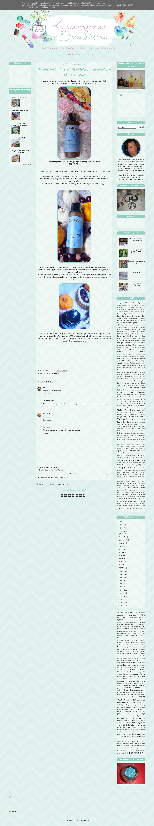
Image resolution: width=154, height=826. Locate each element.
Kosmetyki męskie (130, 622)
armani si (134, 426)
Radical (133, 394)
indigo (135, 465)
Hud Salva (124, 354)
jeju (133, 468)
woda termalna (126, 737)
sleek (119, 499)
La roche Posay (139, 365)
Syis (124, 406)
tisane (130, 501)
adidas (143, 422)
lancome (133, 472)
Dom (118, 617)
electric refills (121, 656)
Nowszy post (42, 474)
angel (119, 426)
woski (143, 739)
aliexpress (124, 424)
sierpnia (122, 546)
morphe (142, 479)
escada (128, 453)
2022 (122, 571)
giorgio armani (126, 457)
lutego (121, 564)
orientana (134, 485)
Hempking (131, 352)
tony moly (139, 501)
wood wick (127, 505)
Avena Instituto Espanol (137, 312)
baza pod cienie (135, 645)
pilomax (142, 490)
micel (125, 678)
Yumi (139, 420)
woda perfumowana (132, 734)
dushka (132, 448)
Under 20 (119, 414)
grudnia (122, 534)
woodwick (136, 505)
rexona (143, 494)
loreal (119, 474)
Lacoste (128, 367)
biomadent (142, 433)
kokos (136, 658)
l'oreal (119, 472)
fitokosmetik (120, 455)
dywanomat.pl (140, 448)
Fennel (143, 343)
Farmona (127, 343)
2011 (122, 605)
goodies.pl (134, 460)
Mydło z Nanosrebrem (138, 624)
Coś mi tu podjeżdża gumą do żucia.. (136, 251)
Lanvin (143, 367)
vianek (119, 505)
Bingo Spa (127, 320)
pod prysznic (141, 709)
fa (131, 453)
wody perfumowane (123, 739)
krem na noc (129, 667)
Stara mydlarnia (126, 403)
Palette (136, 388)
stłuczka (124, 723)
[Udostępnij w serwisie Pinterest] (66, 370)
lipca (121, 549)
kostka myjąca (133, 660)
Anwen (133, 307)
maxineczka (120, 479)
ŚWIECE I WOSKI (50, 48)
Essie (135, 338)
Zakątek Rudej (21, 138)
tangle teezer (126, 499)
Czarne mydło (130, 615)
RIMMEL (128, 394)
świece (142, 743)
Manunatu (142, 372)
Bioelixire (134, 320)
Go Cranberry (127, 347)
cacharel (137, 437)
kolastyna (120, 470)
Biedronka (142, 318)
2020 (122, 578)
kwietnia (122, 558)
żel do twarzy (125, 750)
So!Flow (143, 401)
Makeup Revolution (132, 372)
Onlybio (142, 385)
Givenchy (120, 347)
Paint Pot (133, 626)
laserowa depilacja (135, 672)
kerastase (139, 468)
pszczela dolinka (140, 492)
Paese (131, 388)
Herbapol (142, 352)
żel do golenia (127, 748)
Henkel (136, 352)
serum (135, 718)
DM (139, 329)
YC (144, 417)
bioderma (142, 431)
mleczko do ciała (139, 679)
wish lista (127, 732)
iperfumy (126, 467)
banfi (132, 428)
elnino (143, 451)
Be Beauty (131, 318)
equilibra (122, 453)
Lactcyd (134, 367)
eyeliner (137, 656)
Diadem (132, 331)
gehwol (119, 457)
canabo (123, 439)
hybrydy (119, 658)
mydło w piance (140, 681)
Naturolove (137, 383)
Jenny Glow (131, 356)
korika (129, 470)
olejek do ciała (122, 690)
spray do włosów (140, 720)
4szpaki (130, 303)
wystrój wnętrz (121, 741)
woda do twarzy (136, 732)
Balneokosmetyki (127, 316)
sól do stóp (136, 725)
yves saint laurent (136, 508)
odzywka (125, 685)
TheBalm (120, 410)
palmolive (120, 490)
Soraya (119, 403)
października (123, 540)
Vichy (136, 414)
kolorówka (142, 658)
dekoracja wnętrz (132, 649)
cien (129, 442)
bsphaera (130, 437)
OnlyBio (52, 161)
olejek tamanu (141, 694)
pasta (125, 697)
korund (125, 660)
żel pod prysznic (134, 752)
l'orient (124, 472)
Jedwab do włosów (131, 620)
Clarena (119, 327)
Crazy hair (141, 327)
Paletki (119, 629)
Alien (143, 303)
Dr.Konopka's (127, 334)
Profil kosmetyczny (108, 48)
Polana (140, 390)
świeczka (120, 745)
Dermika (126, 331)
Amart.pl (134, 305)
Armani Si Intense (139, 309)
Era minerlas (125, 338)
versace (142, 503)
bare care (138, 428)
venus (137, 503)
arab (122, 640)
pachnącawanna (121, 488)
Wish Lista (86, 48)
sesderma (142, 496)
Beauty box (121, 615)
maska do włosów (138, 674)
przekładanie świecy (129, 714)
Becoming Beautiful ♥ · (20, 110)
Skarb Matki (136, 401)
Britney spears (132, 323)
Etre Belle (125, 340)
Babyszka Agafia (140, 314)
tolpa (134, 501)
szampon (131, 722)
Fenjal (138, 343)
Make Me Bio (121, 372)
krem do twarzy (129, 665)
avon (143, 426)
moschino (120, 481)
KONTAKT (90, 55)
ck (132, 442)
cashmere (129, 439)
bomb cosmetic (140, 435)
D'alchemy (127, 329)
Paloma (142, 388)
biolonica (129, 433)
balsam (127, 640)
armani (128, 426)
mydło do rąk (130, 681)
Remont (131, 631)
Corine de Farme (133, 327)
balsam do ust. (122, 642)
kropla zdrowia (136, 470)
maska (128, 674)
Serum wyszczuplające (134, 633)
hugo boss (130, 465)
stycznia (122, 568)
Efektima (134, 336)
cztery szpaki (138, 444)
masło (119, 676)
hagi (127, 463)
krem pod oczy (138, 667)
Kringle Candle (129, 363)
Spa (144, 633)
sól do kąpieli (128, 725)
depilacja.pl (127, 446)
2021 (122, 575)
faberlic (135, 453)
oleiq (129, 483)
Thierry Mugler (130, 410)
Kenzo (133, 361)
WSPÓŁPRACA (73, 55)
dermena (134, 446)
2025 (122, 525)
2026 (122, 522)
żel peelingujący (137, 750)
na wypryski (129, 683)
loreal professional (128, 474)
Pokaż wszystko (27, 164)
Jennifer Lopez (122, 356)
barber (127, 645)
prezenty (142, 711)
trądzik (134, 727)
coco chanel (121, 444)
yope (127, 508)
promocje (120, 714)
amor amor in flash (139, 424)
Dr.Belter (120, 334)
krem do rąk (136, 662)
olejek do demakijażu (134, 690)
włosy (128, 741)
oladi (126, 483)
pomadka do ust (131, 711)
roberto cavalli (122, 496)
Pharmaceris (127, 390)
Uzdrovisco (126, 414)
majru (143, 476)
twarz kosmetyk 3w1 (123, 730)
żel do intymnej (136, 748)
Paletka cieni (140, 626)
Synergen (136, 406)
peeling (142, 697)
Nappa (132, 383)
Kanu (128, 361)
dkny (139, 446)
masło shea (136, 676)
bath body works (123, 431)
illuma (125, 658)
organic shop (135, 483)
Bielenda (120, 320)
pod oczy (133, 709)
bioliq (125, 433)
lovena (135, 476)
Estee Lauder (141, 338)
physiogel (131, 490)
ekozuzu (126, 451)
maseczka (121, 674)
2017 (122, 587)
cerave (143, 439)
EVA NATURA (136, 334)
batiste (132, 431)
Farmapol (120, 343)
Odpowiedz (47, 394)
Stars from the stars (138, 403)
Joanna (133, 358)
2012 (122, 602)
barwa (143, 428)
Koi (137, 361)
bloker (143, 645)
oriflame (142, 485)
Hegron (125, 352)
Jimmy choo (127, 358)
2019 (122, 581)
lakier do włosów (123, 672)
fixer (141, 656)
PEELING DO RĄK (122, 626)
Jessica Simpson (140, 356)
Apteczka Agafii (140, 307)
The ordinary (141, 408)
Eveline (131, 340)
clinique (142, 442)
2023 (122, 531)
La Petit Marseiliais (127, 365)
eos (118, 453)
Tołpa (133, 412)
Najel (127, 383)
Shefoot (119, 401)
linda (143, 472)
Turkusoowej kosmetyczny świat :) (20, 124)
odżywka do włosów (132, 688)
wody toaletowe (135, 739)
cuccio (132, 444)
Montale (131, 381)
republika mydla (135, 494)
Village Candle (122, 417)
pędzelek (138, 714)
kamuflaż (130, 658)
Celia (131, 325)
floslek (134, 455)
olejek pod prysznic (129, 695)
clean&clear (136, 442)
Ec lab (143, 334)
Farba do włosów (127, 617)
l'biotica (143, 470)
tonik (128, 727)
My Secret (137, 381)
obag (122, 483)
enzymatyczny (130, 656)
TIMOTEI (142, 406)
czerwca (122, 552)
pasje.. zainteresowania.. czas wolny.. (21, 151)
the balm (139, 499)
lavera (137, 472)
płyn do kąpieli (136, 716)
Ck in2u (142, 325)
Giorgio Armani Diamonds (136, 285)
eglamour (120, 451)
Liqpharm (120, 370)
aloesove (130, 424)
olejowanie (120, 697)
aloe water (141, 638)
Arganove (130, 309)
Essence (131, 338)
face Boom (141, 453)
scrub (129, 718)
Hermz (119, 354)
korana (125, 470)
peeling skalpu (132, 707)
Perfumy (125, 628)
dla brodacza (134, 651)
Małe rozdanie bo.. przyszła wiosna (136, 239)
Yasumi (136, 420)
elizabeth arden (135, 451)
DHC (132, 329)
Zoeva (129, 422)
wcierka (142, 730)
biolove (135, 433)
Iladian (130, 354)
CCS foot (120, 325)
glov (118, 460)
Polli (144, 390)
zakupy (133, 741)
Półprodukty (124, 631)
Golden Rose (136, 347)
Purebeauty (55, 373)
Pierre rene (134, 390)
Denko (141, 615)
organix (126, 485)
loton (136, 474)
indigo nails (141, 465)
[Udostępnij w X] (62, 370)
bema (136, 431)
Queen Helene (121, 394)
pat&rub (125, 490)
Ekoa (140, 336)
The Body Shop (129, 408)
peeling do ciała (126, 699)
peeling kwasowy (122, 707)
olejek (143, 688)
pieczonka (137, 490)
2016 (122, 590)
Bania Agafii (137, 316)
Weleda (137, 417)
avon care (120, 428)
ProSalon (120, 392)
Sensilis (137, 399)
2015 (122, 593)
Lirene (126, 370)
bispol (131, 435)
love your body (127, 476)
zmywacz (126, 743)
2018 (122, 584)
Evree (137, 340)
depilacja (119, 651)
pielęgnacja (141, 707)
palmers (142, 488)
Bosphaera (124, 323)
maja (121, 555)
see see (136, 496)
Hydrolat (120, 620)
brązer (122, 647)
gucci (123, 463)
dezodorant (126, 651)
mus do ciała (121, 681)
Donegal (142, 331)
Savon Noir (131, 399)
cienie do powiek (135, 647)
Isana (143, 354)
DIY (136, 329)
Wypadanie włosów (123, 638)
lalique (128, 472)
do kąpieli (141, 651)
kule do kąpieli (127, 669)
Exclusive (142, 340)
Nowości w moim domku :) (136, 262)
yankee (121, 508)
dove (126, 448)
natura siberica (140, 481)
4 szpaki (120, 303)
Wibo (141, 417)
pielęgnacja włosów (123, 709)
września (122, 543)
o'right (119, 483)
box (118, 647)
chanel (119, 442)
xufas (143, 505)
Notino (120, 385)
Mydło (127, 624)
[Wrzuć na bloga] (59, 370)
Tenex (119, 408)
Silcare (125, 401)
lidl (141, 472)
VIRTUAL (132, 414)
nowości (136, 683)
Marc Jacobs (121, 374)
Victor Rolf (142, 414)
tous (123, 503)
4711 (125, 303)
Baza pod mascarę (139, 612)
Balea (119, 316)
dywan (127, 653)
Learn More (121, 5)
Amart (129, 305)
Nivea (143, 383)
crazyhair (128, 444)
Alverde (124, 305)
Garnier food (132, 345)
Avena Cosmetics (122, 312)
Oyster (126, 388)
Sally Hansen (129, 397)
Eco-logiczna (121, 336)
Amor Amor (141, 305)
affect (119, 424)
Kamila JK (46, 414)
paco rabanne (133, 488)
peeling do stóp (128, 702)
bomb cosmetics (122, 437)
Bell (136, 318)
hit (144, 656)
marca (121, 561)
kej (135, 468)
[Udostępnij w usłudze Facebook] (64, 370)
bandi (128, 428)
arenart (124, 426)
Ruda (44, 388)
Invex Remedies (136, 354)
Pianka (131, 629)
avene (139, 426)
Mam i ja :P (136, 272)
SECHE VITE (121, 397)
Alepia (139, 303)
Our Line (120, 388)
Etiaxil (119, 340)
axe (125, 428)
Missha (128, 376)
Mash (135, 374)
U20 (143, 412)
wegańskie (120, 732)
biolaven (120, 433)
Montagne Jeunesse (122, 381)
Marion (127, 374)
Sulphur (119, 406)
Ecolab (129, 336)
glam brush (135, 457)
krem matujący (141, 665)
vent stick (137, 730)
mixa (136, 479)
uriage (127, 503)
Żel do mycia (126, 745)
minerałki (130, 679)
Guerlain (120, 352)
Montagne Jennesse (139, 379)
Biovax (140, 320)
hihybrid (135, 463)
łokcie (131, 743)
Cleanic (125, 327)
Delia (143, 329)
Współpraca (140, 635)
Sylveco (129, 406)
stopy (119, 723)
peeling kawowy (140, 705)
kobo (143, 468)
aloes (118, 640)
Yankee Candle (125, 419)
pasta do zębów (133, 697)
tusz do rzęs (141, 727)
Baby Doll (132, 314)
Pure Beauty (71, 81)
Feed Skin (133, 343)
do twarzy (120, 653)
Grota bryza (141, 349)
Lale (139, 367)
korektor (119, 660)
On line (131, 385)
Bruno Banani (141, 323)
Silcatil (130, 401)
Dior (137, 331)
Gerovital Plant (141, 345)
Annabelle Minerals (123, 307)
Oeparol (126, 385)
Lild (136, 622)
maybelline (129, 479)
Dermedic (120, 331)
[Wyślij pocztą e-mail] (57, 370)
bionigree (120, 435)
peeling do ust (129, 705)
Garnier (125, 345)
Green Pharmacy (129, 349)
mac (139, 476)
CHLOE (126, 325)
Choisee (136, 325)
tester (123, 727)
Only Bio (137, 385)
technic (133, 499)
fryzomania (141, 455)
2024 (122, 528)
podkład (120, 711)
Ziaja (124, 422)
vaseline (132, 503)
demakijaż (141, 649)
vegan (132, 730)
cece (138, 439)
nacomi (133, 481)
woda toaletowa (138, 736)
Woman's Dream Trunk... (20, 98)
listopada (122, 537)
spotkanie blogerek (128, 720)
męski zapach (121, 683)
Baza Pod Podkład (127, 612)
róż (126, 718)
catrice (134, 439)
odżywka (132, 685)
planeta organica (122, 492)
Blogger (86, 820)
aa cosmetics (136, 422)
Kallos (123, 361)
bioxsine (126, 435)
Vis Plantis (131, 417)
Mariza (132, 374)
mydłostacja (127, 481)
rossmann (131, 496)
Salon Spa (136, 397)
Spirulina (119, 636)
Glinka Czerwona (139, 617)
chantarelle (125, 442)
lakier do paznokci (138, 669)
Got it (130, 5)
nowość (142, 683)
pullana (119, 494)
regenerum (125, 494)
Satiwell (126, 399)
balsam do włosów (134, 642)
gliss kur (142, 457)
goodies (124, 460)
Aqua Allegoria (122, 309)
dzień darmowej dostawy (137, 653)
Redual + (138, 394)
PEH (129, 626)
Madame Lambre (140, 370)
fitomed (128, 455)
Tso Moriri (139, 412)
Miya (122, 379)
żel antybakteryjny (136, 745)
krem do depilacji (126, 662)
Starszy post (106, 474)
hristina (124, 465)
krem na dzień (121, 667)
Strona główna (74, 474)
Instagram (69, 48)
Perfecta (119, 390)
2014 (122, 596)
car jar (127, 647)
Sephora (142, 399)
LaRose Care (121, 367)
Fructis (119, 345)
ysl (130, 508)
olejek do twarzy (131, 692)
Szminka (126, 636)
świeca (136, 743)
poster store (131, 492)
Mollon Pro (128, 379)
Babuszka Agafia (122, 314)
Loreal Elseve (131, 370)
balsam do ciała (138, 640)
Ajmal (135, 303)
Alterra (119, 305)
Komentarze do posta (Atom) (55, 477)
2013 (122, 599)
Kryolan (138, 363)
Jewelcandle (120, 358)
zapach (138, 741)
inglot (119, 468)
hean (130, 463)
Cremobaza (120, 329)
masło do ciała (127, 676)
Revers (143, 394)
